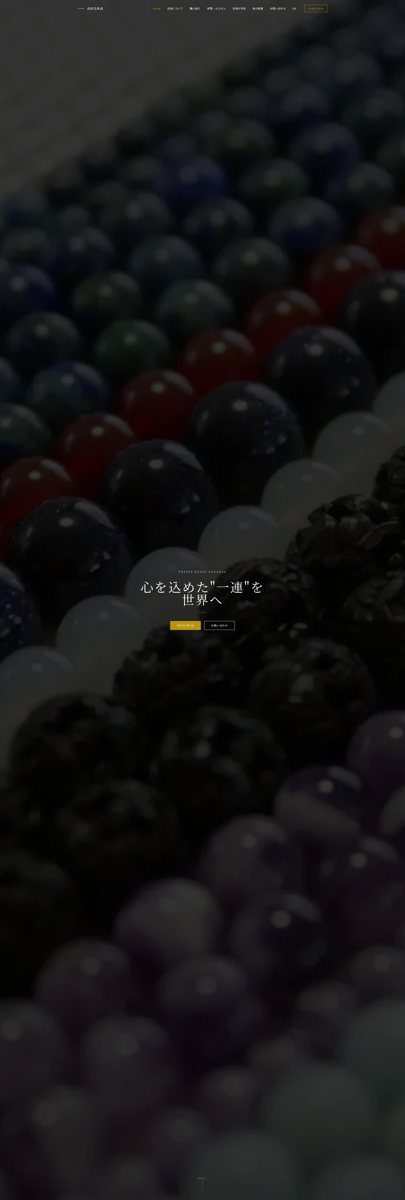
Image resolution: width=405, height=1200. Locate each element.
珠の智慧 (257, 8)
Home (156, 8)
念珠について (175, 8)
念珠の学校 (239, 8)
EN (294, 8)
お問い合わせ (278, 8)
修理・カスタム (216, 8)
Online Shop (316, 8)
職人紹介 (195, 8)
